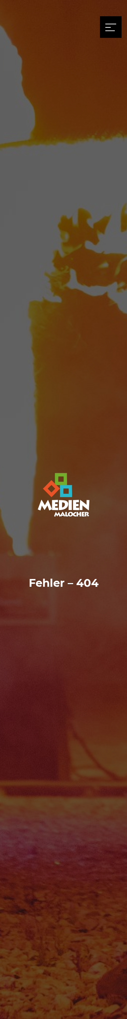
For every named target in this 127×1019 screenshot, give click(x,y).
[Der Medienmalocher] (63, 496)
